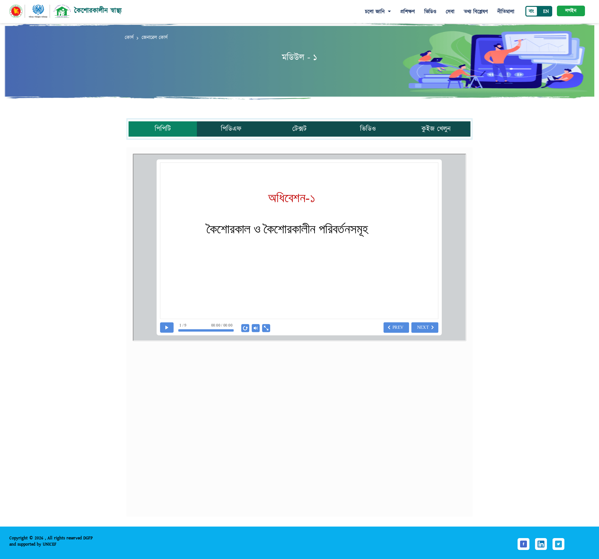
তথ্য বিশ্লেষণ (476, 12)
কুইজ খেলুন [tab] (436, 129)
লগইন (570, 10)
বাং (531, 11)
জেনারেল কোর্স (155, 37)
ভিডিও (430, 12)
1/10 (261, 501)
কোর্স (129, 37)
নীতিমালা (505, 12)
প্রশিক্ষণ (407, 12)
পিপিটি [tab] (163, 129)
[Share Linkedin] (541, 543)
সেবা (450, 12)
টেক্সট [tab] (299, 129)
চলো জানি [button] (376, 12)
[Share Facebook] (523, 543)
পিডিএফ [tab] (231, 129)
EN (546, 11)
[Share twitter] (558, 543)
